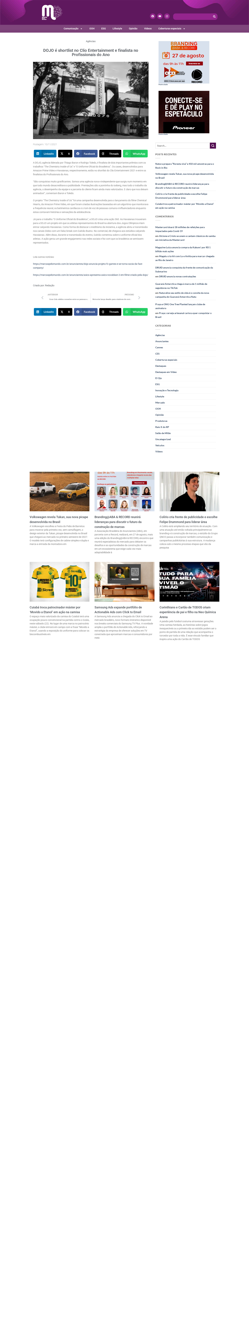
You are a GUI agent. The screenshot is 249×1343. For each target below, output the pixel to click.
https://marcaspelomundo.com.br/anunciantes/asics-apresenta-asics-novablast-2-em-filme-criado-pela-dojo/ (90, 275)
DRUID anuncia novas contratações (177, 276)
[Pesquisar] (214, 16)
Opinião (133, 28)
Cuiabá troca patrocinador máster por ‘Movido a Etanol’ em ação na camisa (184, 205)
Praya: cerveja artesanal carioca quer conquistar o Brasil (183, 315)
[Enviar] (213, 146)
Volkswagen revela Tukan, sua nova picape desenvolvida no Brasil (184, 175)
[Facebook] (152, 16)
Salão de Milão (163, 433)
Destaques (160, 365)
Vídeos (148, 28)
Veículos (159, 445)
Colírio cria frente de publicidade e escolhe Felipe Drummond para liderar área (181, 195)
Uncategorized (163, 439)
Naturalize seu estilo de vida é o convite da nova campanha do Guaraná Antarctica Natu (182, 294)
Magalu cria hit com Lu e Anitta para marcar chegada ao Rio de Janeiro (184, 258)
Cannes (159, 347)
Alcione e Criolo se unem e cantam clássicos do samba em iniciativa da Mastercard (185, 238)
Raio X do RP (162, 427)
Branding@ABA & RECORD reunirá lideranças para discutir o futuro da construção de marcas (182, 185)
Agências (91, 41)
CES (157, 353)
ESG (103, 28)
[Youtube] (160, 16)
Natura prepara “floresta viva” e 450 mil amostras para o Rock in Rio (184, 165)
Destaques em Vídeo (166, 372)
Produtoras (161, 420)
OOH (92, 28)
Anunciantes (162, 341)
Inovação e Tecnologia (166, 390)
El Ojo (158, 378)
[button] (45, 153)
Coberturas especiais (169, 28)
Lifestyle (117, 28)
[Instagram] (167, 16)
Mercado (160, 402)
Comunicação (71, 28)
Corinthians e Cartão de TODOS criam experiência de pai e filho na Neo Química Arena (188, 612)
